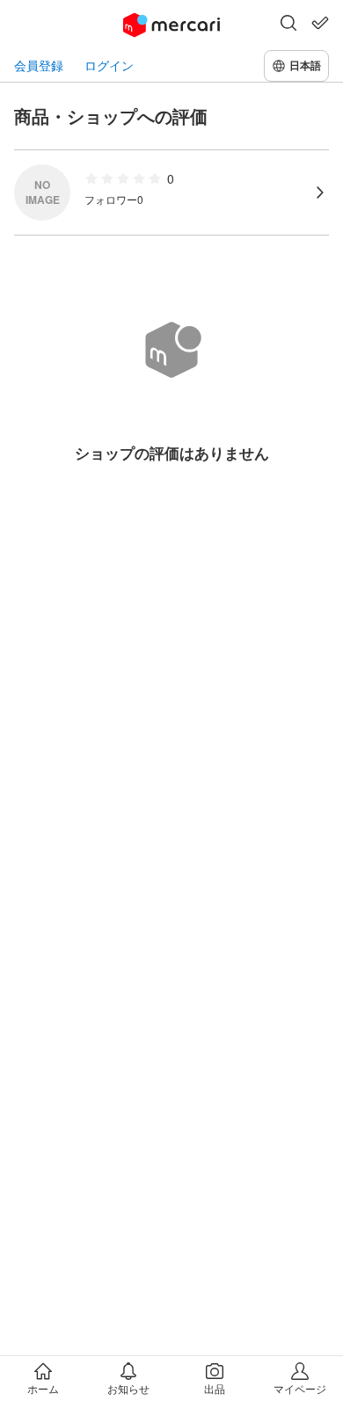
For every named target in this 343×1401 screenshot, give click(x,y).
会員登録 (38, 65)
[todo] (320, 22)
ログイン (109, 65)
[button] (288, 24)
